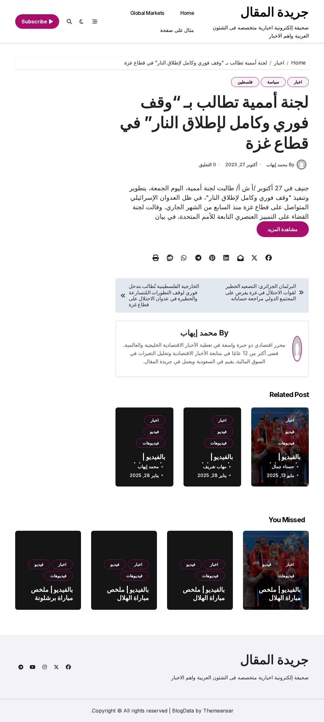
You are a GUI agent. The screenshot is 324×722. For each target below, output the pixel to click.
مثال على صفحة (177, 30)
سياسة (273, 81)
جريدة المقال (274, 12)
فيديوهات (286, 442)
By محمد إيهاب (280, 164)
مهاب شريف (215, 466)
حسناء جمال (283, 466)
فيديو (289, 431)
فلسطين (245, 81)
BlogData (183, 710)
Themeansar (218, 710)
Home (187, 13)
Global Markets (147, 13)
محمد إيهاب (198, 332)
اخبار (298, 81)
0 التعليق (207, 164)
